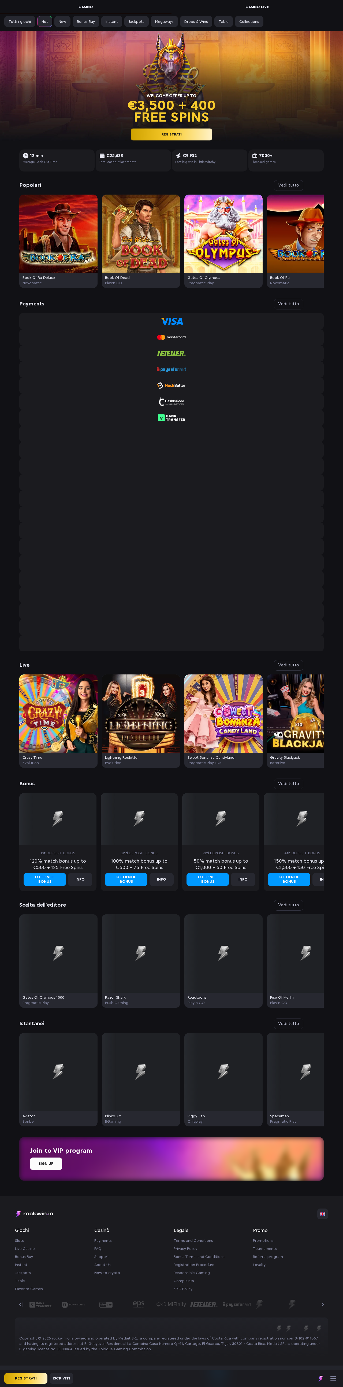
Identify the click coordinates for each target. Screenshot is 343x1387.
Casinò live (257, 7)
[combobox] (322, 1214)
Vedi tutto (288, 185)
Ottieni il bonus (45, 879)
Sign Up (46, 1164)
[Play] (58, 234)
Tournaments (265, 1249)
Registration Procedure (194, 1265)
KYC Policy (183, 1289)
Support (101, 1257)
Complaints (184, 1281)
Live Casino (25, 1249)
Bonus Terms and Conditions (199, 1257)
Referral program (268, 1257)
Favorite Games (29, 1289)
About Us (102, 1265)
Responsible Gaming (192, 1273)
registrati (171, 134)
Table (20, 1281)
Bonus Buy (24, 1257)
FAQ (97, 1249)
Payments (103, 1241)
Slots (19, 1241)
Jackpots (23, 1273)
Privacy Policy (185, 1249)
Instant (21, 1265)
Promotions (263, 1241)
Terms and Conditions (193, 1241)
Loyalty (259, 1265)
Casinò (86, 7)
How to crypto (107, 1273)
